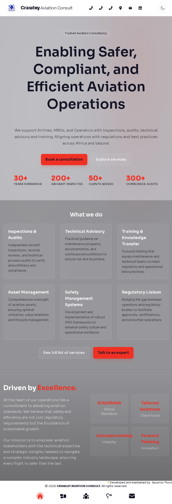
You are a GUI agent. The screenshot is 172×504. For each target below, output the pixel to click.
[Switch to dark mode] (163, 8)
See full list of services (64, 352)
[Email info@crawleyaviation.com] (130, 8)
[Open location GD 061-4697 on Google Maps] (120, 8)
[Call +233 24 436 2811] (91, 8)
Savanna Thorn (162, 482)
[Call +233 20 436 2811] (100, 8)
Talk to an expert (113, 352)
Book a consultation (64, 159)
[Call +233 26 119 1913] (110, 8)
